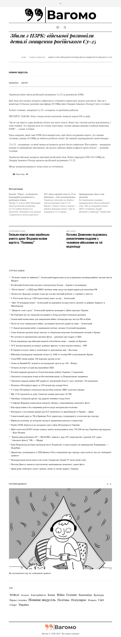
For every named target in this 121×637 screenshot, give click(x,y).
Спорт (13, 604)
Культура (99, 595)
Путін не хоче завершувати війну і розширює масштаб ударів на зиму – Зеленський (51, 323)
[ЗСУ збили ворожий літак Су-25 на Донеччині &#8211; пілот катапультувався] (61, 203)
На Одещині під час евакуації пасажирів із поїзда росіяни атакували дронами (48, 314)
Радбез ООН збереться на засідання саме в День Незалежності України (45, 424)
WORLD (14, 595)
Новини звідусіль (37, 57)
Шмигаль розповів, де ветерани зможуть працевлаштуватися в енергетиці (46, 420)
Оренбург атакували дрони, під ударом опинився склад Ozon (40, 398)
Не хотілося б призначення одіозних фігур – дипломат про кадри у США (46, 336)
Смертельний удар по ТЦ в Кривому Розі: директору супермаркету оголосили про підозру (55, 416)
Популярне (78, 600)
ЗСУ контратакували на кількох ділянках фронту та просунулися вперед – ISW (49, 345)
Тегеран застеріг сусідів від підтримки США (32, 367)
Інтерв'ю (25, 595)
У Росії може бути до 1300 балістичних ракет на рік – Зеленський (43, 298)
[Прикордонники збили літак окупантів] (96, 203)
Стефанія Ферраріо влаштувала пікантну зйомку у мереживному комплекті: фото (50, 402)
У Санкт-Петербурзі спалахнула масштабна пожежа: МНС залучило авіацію (47, 389)
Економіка (85, 595)
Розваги (92, 600)
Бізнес (51, 595)
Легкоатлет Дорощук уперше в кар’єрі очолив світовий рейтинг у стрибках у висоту (52, 293)
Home (23, 57)
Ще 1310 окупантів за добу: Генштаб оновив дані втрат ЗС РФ (41, 393)
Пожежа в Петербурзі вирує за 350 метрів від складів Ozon (39, 385)
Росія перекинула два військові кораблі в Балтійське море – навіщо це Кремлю (49, 341)
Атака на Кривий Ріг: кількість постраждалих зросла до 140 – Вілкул (44, 363)
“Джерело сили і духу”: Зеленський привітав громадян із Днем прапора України (49, 310)
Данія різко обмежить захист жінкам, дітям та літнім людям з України (44, 468)
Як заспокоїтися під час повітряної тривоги (30, 573)
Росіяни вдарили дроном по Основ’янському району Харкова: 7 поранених (47, 371)
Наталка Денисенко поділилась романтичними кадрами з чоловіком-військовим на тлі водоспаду (86, 240)
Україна (23, 604)
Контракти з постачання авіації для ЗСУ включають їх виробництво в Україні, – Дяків (52, 411)
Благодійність (38, 595)
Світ (101, 600)
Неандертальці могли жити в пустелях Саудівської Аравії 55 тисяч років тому (48, 459)
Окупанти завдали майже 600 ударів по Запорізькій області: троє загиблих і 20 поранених (54, 380)
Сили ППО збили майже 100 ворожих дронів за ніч (35, 358)
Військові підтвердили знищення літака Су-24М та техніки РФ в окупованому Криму (52, 354)
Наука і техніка (18, 600)
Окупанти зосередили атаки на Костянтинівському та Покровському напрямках (49, 376)
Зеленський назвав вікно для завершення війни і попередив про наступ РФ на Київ (50, 319)
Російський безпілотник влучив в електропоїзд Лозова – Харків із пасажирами (48, 284)
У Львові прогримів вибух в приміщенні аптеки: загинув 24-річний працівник (48, 327)
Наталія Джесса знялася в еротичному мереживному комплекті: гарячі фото (48, 464)
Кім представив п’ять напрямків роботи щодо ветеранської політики (44, 407)
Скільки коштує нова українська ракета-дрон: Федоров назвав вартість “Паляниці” (29, 238)
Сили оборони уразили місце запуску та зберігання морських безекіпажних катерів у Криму (55, 332)
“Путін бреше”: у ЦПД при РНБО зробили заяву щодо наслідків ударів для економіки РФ (54, 289)
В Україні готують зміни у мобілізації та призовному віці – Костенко (44, 349)
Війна (60, 595)
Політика (63, 600)
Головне (71, 595)
